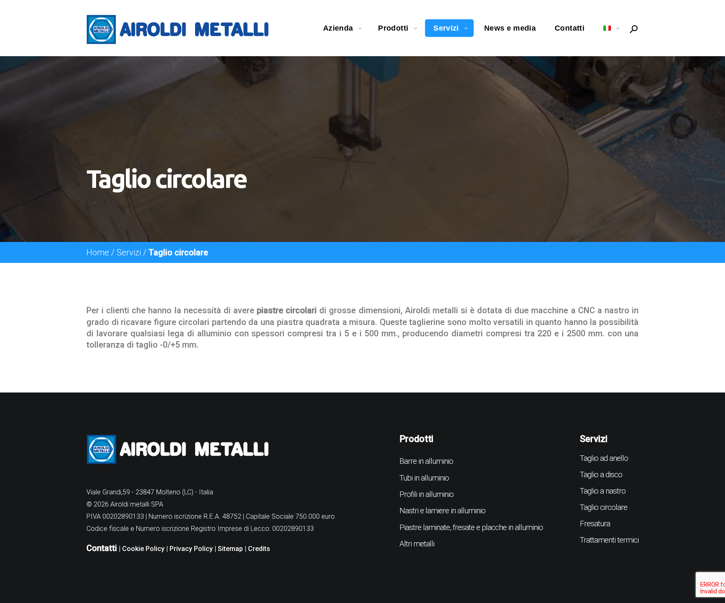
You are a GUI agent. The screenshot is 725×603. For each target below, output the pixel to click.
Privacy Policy (191, 549)
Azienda (338, 28)
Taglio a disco (601, 474)
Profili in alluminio (426, 494)
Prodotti (393, 28)
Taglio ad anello (604, 458)
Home (97, 252)
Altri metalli (416, 543)
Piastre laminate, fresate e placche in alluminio (471, 527)
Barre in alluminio (426, 461)
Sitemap (230, 549)
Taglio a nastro (603, 491)
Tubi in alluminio (424, 478)
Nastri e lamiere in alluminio (442, 510)
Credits (259, 549)
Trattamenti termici (609, 540)
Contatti (569, 28)
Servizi (446, 28)
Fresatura (595, 523)
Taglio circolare (603, 507)
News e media (510, 28)
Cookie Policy (143, 549)
